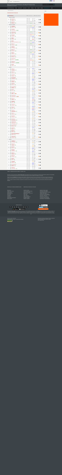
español (11, 1)
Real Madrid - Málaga (26, 197)
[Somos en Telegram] (49, 0)
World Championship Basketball (11, 197)
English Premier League (10, 191)
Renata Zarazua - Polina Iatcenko (44, 196)
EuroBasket (8, 195)
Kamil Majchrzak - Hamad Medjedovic (45, 198)
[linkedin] (14, 207)
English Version (42, 220)
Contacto (49, 219)
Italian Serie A (9, 190)
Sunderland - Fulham (26, 190)
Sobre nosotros (46, 219)
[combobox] (11, 10)
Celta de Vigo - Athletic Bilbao (44, 191)
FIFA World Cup (11, 15)
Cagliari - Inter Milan (26, 195)
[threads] (25, 207)
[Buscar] (54, 4)
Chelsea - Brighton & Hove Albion (28, 191)
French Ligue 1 (9, 196)
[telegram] (23, 207)
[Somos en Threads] (50, 0)
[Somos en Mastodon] (52, 0)
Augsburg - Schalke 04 (27, 198)
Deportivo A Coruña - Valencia (44, 190)
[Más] (15, 93)
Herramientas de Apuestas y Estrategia (43, 218)
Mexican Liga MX (9, 198)
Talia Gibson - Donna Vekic (43, 195)
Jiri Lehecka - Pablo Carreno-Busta (44, 197)
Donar (38, 220)
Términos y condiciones (51, 218)
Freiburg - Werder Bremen (27, 196)
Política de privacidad (40, 219)
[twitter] (12, 207)
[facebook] (10, 207)
